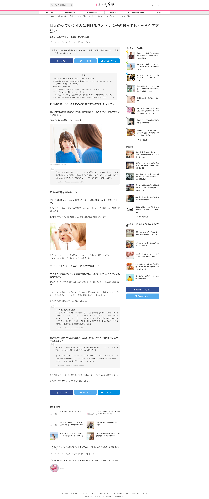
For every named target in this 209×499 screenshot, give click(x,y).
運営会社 (65, 493)
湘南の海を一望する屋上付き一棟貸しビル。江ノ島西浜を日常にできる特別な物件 (147, 176)
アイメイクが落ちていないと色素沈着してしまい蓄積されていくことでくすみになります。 (84, 95)
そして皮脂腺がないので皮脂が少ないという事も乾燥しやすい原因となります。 (80, 89)
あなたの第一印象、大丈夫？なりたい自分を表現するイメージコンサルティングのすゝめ (148, 110)
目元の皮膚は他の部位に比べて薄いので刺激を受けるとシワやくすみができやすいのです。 (84, 81)
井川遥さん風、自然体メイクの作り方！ (148, 99)
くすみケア (55, 42)
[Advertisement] (104, 484)
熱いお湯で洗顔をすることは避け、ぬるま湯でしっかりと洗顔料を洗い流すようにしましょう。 (85, 97)
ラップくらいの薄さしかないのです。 (67, 84)
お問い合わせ (104, 493)
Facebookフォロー (143, 290)
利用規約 (74, 493)
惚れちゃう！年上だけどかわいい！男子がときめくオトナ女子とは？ (148, 66)
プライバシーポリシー (88, 493)
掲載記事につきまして (139, 493)
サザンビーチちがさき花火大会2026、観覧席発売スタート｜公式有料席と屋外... (147, 165)
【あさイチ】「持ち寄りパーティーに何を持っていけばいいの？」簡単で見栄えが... (148, 132)
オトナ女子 (66, 42)
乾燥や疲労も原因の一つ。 (63, 86)
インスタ (67, 414)
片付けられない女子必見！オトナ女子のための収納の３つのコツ (147, 233)
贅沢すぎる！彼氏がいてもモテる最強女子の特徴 (147, 277)
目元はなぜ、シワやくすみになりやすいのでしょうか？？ (74, 78)
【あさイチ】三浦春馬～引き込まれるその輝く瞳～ (148, 121)
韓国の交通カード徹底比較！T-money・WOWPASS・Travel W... (147, 209)
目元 (82, 42)
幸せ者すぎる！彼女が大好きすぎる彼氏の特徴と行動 (147, 198)
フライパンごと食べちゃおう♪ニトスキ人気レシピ (147, 244)
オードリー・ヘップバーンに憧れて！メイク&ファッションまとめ (148, 77)
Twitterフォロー (144, 296)
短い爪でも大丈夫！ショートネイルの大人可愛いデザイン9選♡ (147, 255)
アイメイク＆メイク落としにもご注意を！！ (69, 92)
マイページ (155, 5)
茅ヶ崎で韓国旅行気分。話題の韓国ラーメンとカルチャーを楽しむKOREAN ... (147, 187)
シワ (75, 42)
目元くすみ (90, 42)
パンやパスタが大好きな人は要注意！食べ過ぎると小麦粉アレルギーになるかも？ (147, 266)
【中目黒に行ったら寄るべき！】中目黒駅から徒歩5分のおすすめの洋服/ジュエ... (148, 88)
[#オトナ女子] (104, 5)
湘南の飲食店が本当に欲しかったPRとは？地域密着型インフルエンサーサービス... (147, 154)
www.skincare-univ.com (59, 164)
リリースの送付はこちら (120, 493)
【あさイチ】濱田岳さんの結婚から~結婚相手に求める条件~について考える (148, 55)
